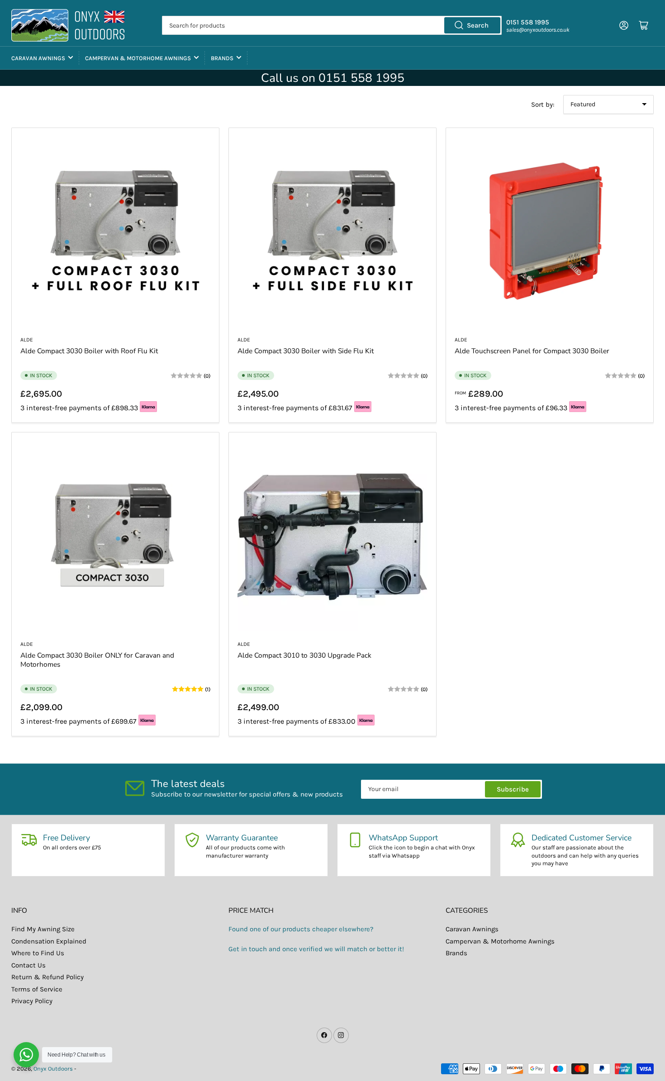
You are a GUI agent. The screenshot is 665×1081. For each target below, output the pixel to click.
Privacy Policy (31, 1001)
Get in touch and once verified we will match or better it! (316, 949)
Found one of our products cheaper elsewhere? (300, 929)
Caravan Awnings (38, 58)
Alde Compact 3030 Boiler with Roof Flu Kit (89, 351)
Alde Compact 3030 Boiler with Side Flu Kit (306, 351)
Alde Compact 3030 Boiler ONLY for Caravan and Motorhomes (97, 659)
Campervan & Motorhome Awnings (138, 58)
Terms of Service (36, 989)
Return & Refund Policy (47, 977)
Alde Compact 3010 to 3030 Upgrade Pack (304, 655)
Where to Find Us (37, 953)
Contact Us (28, 965)
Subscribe (513, 789)
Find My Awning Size (43, 929)
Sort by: (542, 104)
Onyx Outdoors (53, 1068)
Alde (26, 340)
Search (478, 25)
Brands (222, 58)
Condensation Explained (48, 941)
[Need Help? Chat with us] (26, 1054)
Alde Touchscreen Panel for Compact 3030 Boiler (532, 351)
